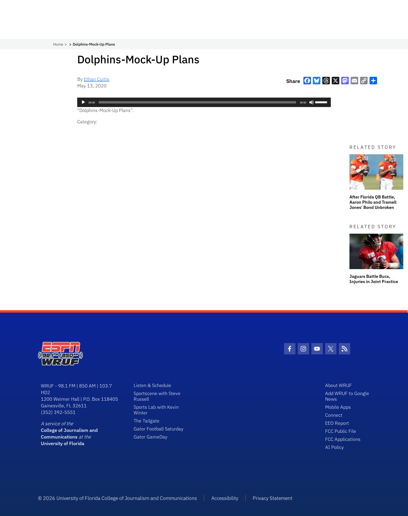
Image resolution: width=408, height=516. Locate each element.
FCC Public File (340, 431)
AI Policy (334, 447)
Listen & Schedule (152, 385)
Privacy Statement (272, 498)
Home (58, 44)
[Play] (83, 102)
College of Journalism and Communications (69, 433)
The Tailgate (146, 420)
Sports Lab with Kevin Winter (156, 410)
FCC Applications (343, 439)
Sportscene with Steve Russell (157, 396)
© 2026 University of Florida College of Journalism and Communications (117, 498)
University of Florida (62, 443)
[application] (204, 102)
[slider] (321, 102)
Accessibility (224, 498)
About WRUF (338, 385)
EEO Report (337, 423)
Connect (333, 415)
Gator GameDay (150, 437)
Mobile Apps (338, 407)
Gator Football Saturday (158, 429)
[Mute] (311, 102)
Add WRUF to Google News (347, 396)
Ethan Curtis (96, 79)
